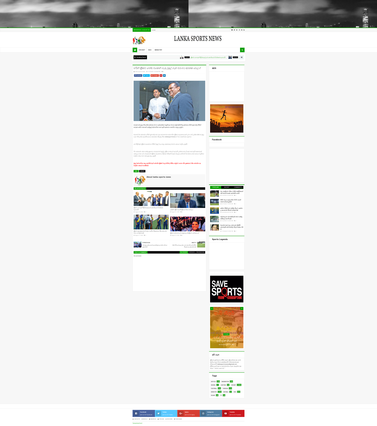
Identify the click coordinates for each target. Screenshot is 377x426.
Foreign (225, 388)
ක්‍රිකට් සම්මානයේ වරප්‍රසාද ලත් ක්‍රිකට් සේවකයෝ (184, 233)
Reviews (169, 419)
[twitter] (234, 30)
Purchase (178, 419)
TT (221, 395)
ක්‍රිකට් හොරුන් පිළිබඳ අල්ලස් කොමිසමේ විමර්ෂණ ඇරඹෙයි (183, 57)
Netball (225, 392)
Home (154, 30)
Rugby (213, 395)
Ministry (158, 50)
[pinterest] (242, 30)
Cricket (142, 50)
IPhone (161, 419)
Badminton (225, 381)
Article (213, 381)
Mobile (145, 419)
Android (153, 419)
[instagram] (239, 30)
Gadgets (137, 419)
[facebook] (232, 30)
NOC (150, 50)
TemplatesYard (137, 423)
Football (214, 388)
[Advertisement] (59, 14)
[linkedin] (244, 30)
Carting (223, 385)
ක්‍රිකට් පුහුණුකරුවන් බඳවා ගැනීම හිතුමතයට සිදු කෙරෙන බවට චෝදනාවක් (150, 232)
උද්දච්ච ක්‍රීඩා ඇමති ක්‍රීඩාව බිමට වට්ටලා (225, 57)
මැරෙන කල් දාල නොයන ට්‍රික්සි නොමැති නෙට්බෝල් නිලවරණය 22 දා (231, 227)
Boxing (213, 385)
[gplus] (237, 30)
